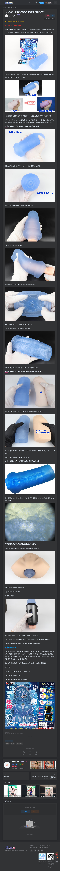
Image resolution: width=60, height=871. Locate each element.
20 (20, 764)
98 (16, 764)
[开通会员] (56, 857)
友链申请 (32, 845)
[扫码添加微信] (56, 861)
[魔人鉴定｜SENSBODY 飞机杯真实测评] (10, 847)
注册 (35, 811)
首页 (5, 7)
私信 (53, 15)
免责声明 (37, 845)
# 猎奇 (12, 743)
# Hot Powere (19, 743)
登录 (26, 811)
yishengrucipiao (12, 15)
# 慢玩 (7, 743)
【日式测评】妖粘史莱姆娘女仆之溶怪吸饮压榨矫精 (25, 11)
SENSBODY (40, 847)
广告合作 (43, 845)
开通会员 (49, 2)
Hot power (10, 7)
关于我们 (49, 845)
